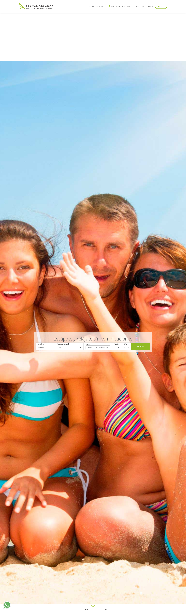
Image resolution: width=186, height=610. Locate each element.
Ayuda (150, 6)
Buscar (140, 346)
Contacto (139, 6)
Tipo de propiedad (63, 344)
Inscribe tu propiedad (121, 6)
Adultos (116, 344)
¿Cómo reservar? (97, 6)
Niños (126, 344)
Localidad (41, 344)
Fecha (88, 344)
